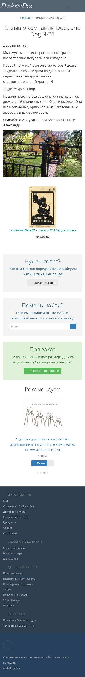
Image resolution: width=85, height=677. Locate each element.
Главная (25, 18)
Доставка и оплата (14, 511)
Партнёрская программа (18, 584)
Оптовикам (10, 533)
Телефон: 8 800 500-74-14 (18, 625)
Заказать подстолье (44, 371)
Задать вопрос (44, 283)
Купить (37, 463)
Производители (12, 573)
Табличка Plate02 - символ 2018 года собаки (42, 230)
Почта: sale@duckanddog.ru (19, 620)
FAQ (5, 501)
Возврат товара (12, 553)
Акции (7, 589)
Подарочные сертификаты (19, 578)
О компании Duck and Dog (19, 506)
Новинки (8, 605)
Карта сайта (10, 558)
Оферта (7, 527)
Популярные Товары (15, 595)
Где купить (9, 522)
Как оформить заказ (15, 517)
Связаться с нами (14, 548)
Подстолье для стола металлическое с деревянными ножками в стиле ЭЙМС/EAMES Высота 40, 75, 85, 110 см (39, 444)
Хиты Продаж (11, 600)
